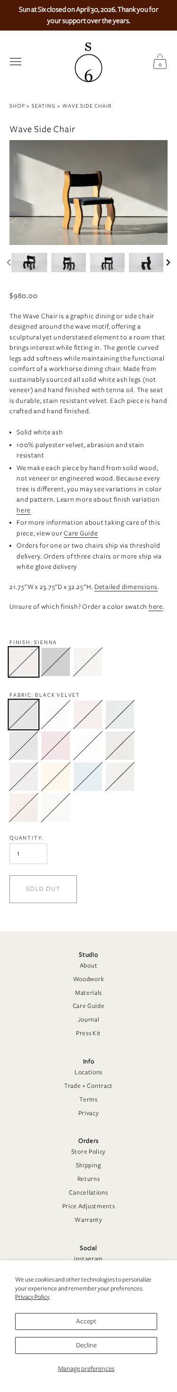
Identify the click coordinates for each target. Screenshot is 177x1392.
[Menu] (15, 62)
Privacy (88, 1113)
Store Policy (88, 1151)
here (24, 510)
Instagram (88, 1259)
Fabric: (44, 695)
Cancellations (88, 1192)
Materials (88, 993)
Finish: (33, 642)
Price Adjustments (88, 1206)
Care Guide (89, 1006)
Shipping (88, 1165)
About (89, 965)
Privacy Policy (32, 1297)
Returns (88, 1179)
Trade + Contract (88, 1086)
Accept (86, 1321)
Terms (88, 1099)
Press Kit (88, 1033)
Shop (17, 106)
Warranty (88, 1220)
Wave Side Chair (86, 106)
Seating (44, 106)
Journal (89, 1019)
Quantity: (26, 838)
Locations (88, 1072)
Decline (86, 1345)
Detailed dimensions (126, 586)
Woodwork (88, 979)
